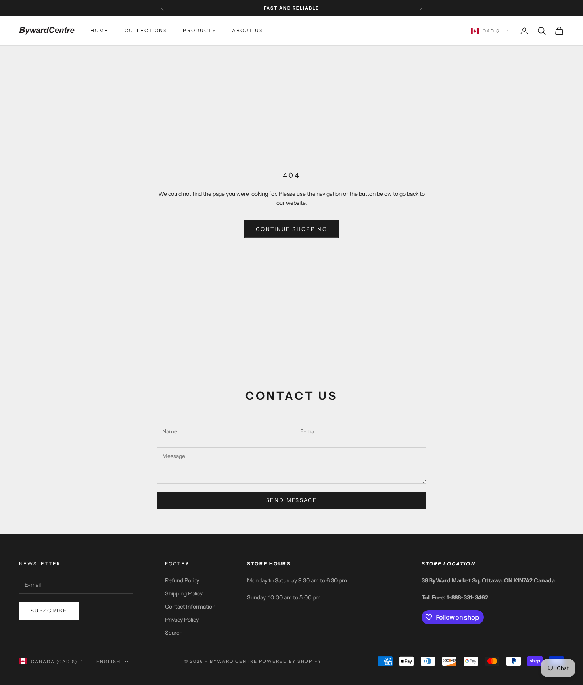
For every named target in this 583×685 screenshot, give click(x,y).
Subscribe (49, 610)
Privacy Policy (182, 619)
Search (173, 632)
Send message (291, 500)
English (108, 661)
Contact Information (190, 606)
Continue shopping (291, 229)
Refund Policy (182, 580)
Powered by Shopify (290, 661)
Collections (146, 31)
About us (247, 31)
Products (199, 31)
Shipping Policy (184, 593)
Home (99, 31)
